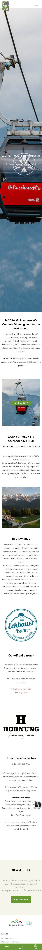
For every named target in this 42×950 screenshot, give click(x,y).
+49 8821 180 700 (8, 938)
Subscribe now (21, 899)
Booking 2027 (21, 403)
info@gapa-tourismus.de (10, 941)
